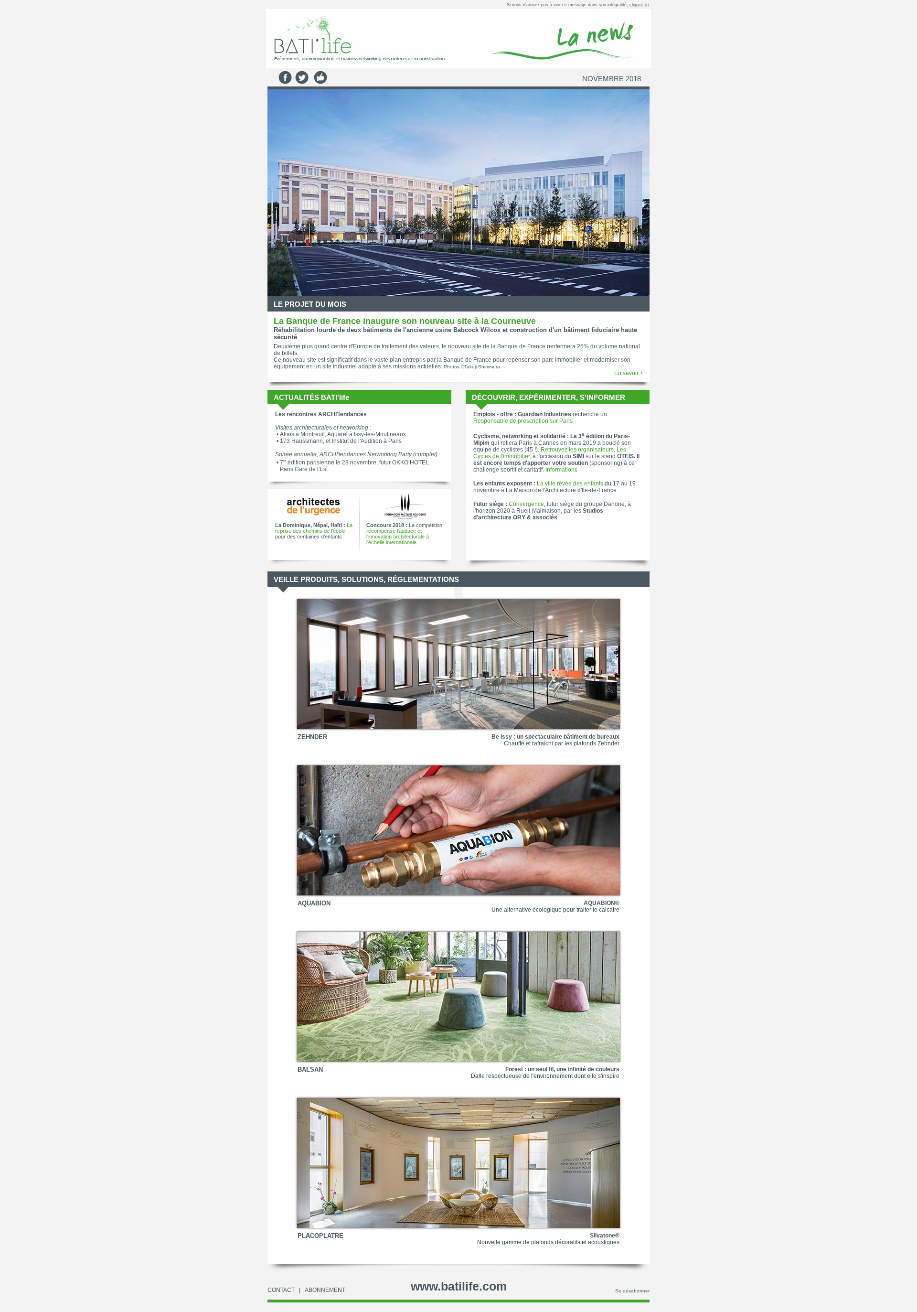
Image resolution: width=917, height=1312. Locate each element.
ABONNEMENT (325, 1290)
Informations (561, 469)
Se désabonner (632, 1290)
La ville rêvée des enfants (570, 483)
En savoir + (628, 373)
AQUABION (314, 903)
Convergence (526, 504)
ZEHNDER (312, 737)
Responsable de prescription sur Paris (523, 421)
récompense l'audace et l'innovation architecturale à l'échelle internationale (397, 536)
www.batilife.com (459, 1286)
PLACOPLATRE (320, 1235)
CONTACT (281, 1290)
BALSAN (310, 1069)
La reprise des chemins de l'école (313, 528)
